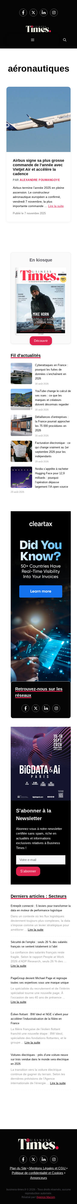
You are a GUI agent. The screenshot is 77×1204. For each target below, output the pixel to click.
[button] (65, 40)
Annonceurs (38, 1178)
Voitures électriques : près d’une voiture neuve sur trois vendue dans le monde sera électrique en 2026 (40, 1059)
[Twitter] (33, 12)
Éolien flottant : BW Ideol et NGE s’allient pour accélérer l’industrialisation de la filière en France (39, 1019)
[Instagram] (54, 12)
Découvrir (41, 340)
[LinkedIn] (43, 12)
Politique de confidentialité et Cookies (37, 1173)
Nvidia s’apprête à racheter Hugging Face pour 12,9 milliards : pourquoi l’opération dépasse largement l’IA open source (51, 477)
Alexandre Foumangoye (40, 180)
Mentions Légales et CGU (47, 1168)
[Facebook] (23, 12)
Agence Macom (46, 1197)
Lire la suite (56, 206)
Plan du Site (18, 1168)
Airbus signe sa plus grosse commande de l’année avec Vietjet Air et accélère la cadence (38, 167)
